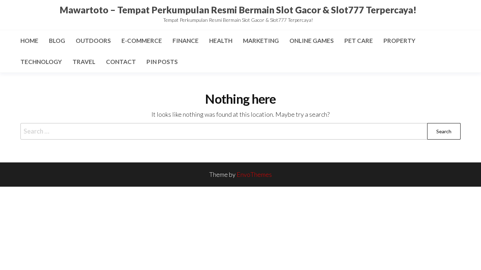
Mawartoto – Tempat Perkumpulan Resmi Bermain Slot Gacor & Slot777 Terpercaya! (238, 9)
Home (29, 40)
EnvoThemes (254, 174)
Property (399, 40)
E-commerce (141, 40)
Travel (84, 61)
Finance (186, 40)
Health (220, 40)
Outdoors (93, 40)
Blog (57, 40)
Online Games (311, 40)
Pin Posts (162, 61)
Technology (41, 61)
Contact (121, 61)
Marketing (261, 40)
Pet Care (358, 40)
